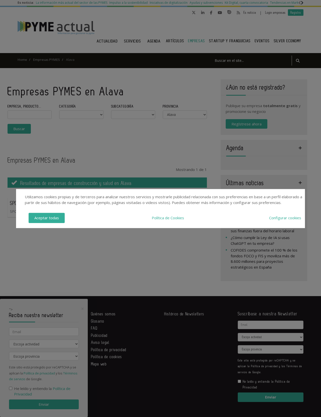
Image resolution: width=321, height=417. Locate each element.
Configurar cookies (285, 217)
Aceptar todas (46, 217)
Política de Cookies (168, 217)
